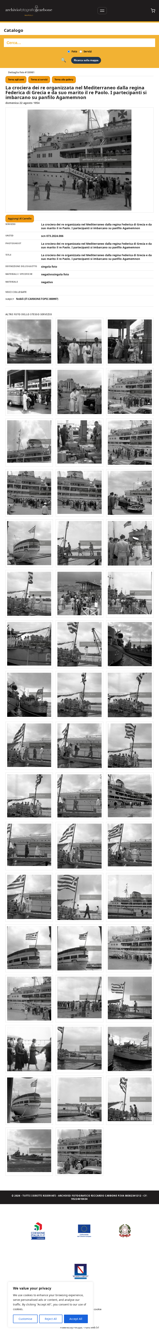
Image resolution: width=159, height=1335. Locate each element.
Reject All (51, 1319)
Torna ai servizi (39, 79)
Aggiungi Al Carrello (19, 218)
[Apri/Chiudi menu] (102, 10)
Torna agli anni (16, 79)
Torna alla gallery (63, 79)
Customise (25, 1319)
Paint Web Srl (92, 1327)
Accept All (75, 1319)
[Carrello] (153, 11)
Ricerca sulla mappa (86, 60)
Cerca (63, 60)
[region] (50, 1304)
